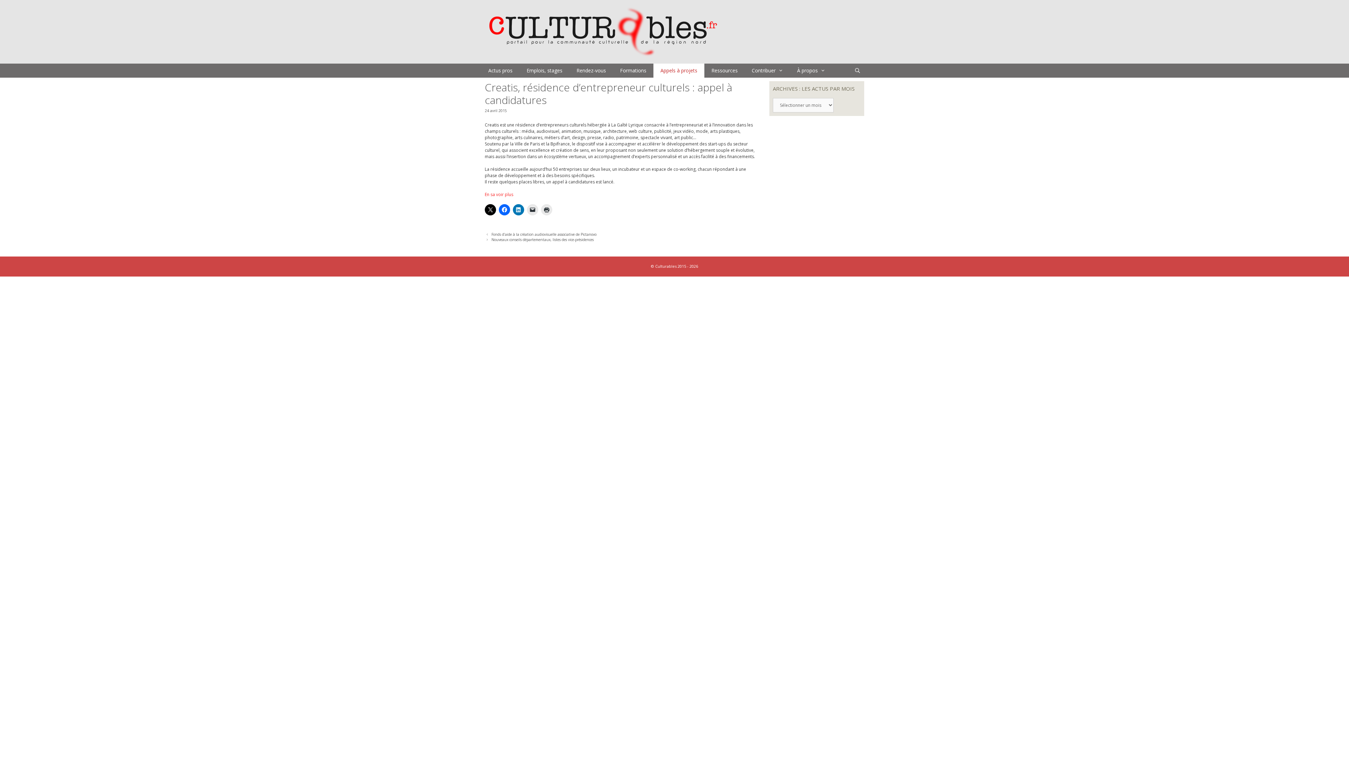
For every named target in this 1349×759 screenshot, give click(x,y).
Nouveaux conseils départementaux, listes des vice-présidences (542, 239)
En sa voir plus (499, 194)
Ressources (724, 70)
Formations (633, 70)
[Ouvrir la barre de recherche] (857, 71)
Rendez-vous (591, 70)
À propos (807, 70)
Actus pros (500, 70)
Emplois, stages (544, 70)
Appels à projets (678, 70)
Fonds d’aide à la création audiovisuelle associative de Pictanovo (544, 234)
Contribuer (764, 70)
